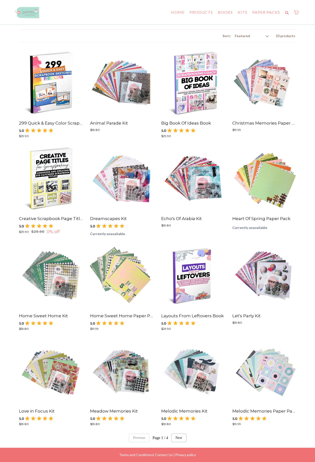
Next (178, 438)
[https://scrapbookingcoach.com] (27, 12)
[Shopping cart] (296, 12)
